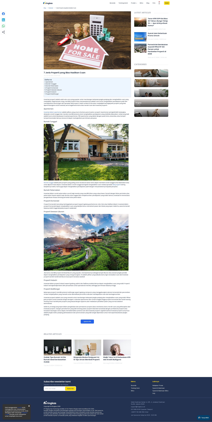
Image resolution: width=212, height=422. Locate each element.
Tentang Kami (123, 3)
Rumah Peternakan (52, 86)
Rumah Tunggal (51, 84)
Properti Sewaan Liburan (54, 90)
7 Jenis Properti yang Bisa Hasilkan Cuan (66, 8)
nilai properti (116, 185)
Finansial (51, 8)
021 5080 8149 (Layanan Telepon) (142, 409)
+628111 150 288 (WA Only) (139, 412)
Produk (133, 3)
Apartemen (49, 82)
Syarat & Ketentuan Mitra (160, 391)
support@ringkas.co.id (138, 407)
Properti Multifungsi (52, 94)
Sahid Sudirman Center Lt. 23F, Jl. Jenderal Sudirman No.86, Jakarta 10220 (148, 403)
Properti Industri (51, 92)
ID (159, 4)
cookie (19, 407)
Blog (147, 3)
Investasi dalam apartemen (53, 112)
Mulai (167, 3)
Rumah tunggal (49, 183)
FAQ (154, 3)
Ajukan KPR (87, 321)
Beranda (112, 3)
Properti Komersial (52, 88)
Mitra (141, 3)
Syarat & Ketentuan (158, 388)
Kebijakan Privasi (157, 385)
